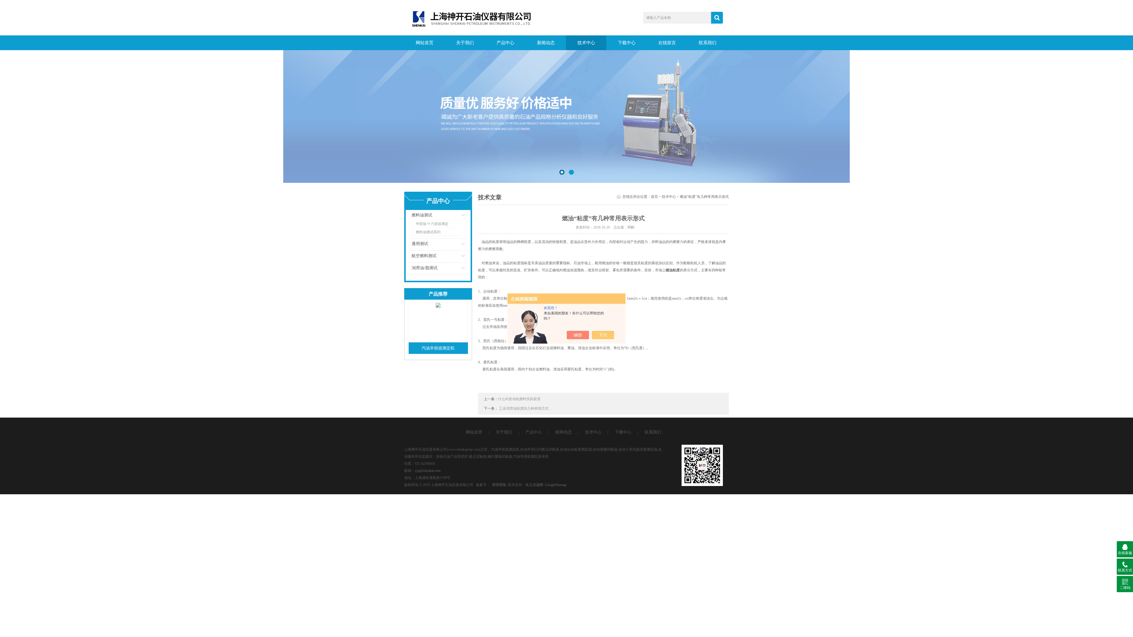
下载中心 (627, 42)
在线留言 (667, 42)
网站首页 (424, 42)
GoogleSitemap (555, 485)
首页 (654, 197)
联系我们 (707, 42)
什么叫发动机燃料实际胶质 (519, 399)
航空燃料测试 (424, 256)
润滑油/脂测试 (425, 268)
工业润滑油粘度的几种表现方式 (524, 408)
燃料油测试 (422, 215)
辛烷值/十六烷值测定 (432, 224)
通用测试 (420, 244)
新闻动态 (546, 42)
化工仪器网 (534, 485)
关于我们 (465, 42)
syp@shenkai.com (428, 471)
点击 (456, 216)
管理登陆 (499, 485)
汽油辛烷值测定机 (438, 348)
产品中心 (505, 42)
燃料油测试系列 (428, 232)
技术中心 (586, 42)
